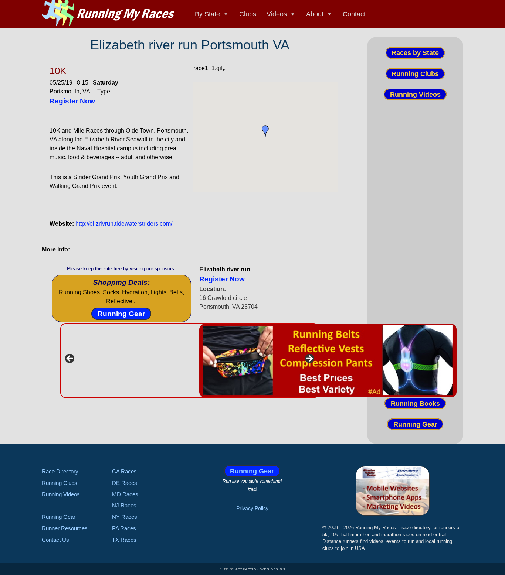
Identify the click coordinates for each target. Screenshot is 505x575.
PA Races (124, 528)
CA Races (124, 471)
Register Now (72, 101)
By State (207, 14)
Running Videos (415, 94)
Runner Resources (65, 528)
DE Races (124, 483)
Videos (277, 14)
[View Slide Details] (328, 360)
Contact (354, 14)
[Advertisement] (415, 239)
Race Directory (60, 471)
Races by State (415, 53)
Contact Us (55, 540)
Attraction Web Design (260, 569)
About (314, 14)
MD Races (125, 494)
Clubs (247, 14)
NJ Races (124, 505)
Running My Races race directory (108, 13)
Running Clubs (415, 73)
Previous (70, 358)
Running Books (415, 403)
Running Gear (121, 314)
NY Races (124, 517)
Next (309, 358)
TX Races (124, 540)
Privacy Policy (252, 508)
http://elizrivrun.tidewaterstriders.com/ (123, 223)
